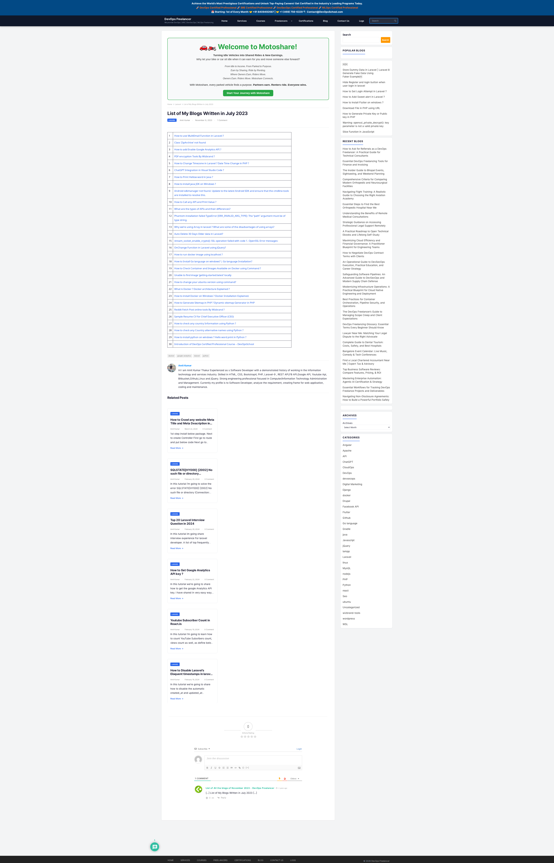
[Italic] (211, 767)
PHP (345, 579)
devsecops (349, 478)
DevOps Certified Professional (218, 7)
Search (347, 34)
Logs (293, 860)
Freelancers (220, 860)
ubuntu (347, 601)
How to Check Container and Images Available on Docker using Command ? (217, 268)
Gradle (346, 529)
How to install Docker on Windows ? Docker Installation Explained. (211, 296)
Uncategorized (351, 607)
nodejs (346, 573)
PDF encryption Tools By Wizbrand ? (194, 156)
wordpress (349, 618)
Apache (347, 450)
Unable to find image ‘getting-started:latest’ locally (202, 275)
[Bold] (207, 767)
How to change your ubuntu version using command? (205, 282)
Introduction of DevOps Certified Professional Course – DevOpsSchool (214, 344)
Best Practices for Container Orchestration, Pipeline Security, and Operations (364, 303)
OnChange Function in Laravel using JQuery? (200, 247)
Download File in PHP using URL (361, 108)
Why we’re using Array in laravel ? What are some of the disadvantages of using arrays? (224, 227)
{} (243, 767)
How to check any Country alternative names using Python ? (208, 330)
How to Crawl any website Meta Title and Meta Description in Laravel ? (192, 423)
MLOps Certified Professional (340, 7)
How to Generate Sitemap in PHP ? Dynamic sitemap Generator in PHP (214, 302)
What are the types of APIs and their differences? (202, 209)
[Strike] (219, 767)
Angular (347, 445)
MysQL (347, 568)
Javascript (348, 540)
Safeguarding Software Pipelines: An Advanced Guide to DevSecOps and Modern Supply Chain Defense (364, 278)
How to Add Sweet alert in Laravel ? (364, 96)
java (345, 534)
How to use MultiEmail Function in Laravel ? (199, 135)
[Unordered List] (227, 767)
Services (185, 860)
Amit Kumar (185, 120)
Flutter (346, 512)
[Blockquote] (232, 767)
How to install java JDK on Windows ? (195, 184)
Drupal (346, 501)
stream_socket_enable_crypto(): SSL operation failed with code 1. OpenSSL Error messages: (226, 240)
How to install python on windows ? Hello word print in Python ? (210, 337)
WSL (345, 624)
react (346, 590)
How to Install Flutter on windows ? (363, 102)
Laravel (178, 104)
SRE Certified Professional (257, 7)
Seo (345, 596)
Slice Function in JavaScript (358, 131)
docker (171, 356)
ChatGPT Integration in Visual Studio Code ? (199, 170)
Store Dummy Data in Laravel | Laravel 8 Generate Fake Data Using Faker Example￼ (366, 73)
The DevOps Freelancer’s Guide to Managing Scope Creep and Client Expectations (362, 315)
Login (299, 749)
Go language (350, 523)
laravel (197, 356)
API (345, 456)
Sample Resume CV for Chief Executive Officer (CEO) (204, 316)
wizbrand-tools (351, 613)
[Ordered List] (223, 767)
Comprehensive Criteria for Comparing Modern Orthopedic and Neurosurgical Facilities (365, 183)
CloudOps (348, 467)
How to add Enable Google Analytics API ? (197, 149)
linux (345, 562)
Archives (347, 423)
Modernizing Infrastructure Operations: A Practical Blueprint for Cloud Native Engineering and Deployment (366, 290)
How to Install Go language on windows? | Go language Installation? (213, 261)
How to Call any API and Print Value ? (195, 202)
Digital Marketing (352, 484)
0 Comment (207, 429)
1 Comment (222, 120)
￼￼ (345, 64)
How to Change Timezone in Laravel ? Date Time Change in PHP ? (211, 163)
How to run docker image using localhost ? (198, 254)
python (205, 356)
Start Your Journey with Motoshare (248, 93)
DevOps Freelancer (177, 19)
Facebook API (351, 506)
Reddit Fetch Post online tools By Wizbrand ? (199, 309)
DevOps (347, 473)
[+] (247, 767)
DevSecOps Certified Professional (297, 7)
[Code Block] (236, 767)
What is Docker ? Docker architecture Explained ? (202, 289)
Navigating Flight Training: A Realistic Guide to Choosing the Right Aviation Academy (364, 195)
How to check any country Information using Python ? (205, 323)
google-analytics (184, 356)
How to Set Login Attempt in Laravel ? (365, 91)
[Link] (240, 767)
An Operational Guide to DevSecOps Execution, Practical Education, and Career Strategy (364, 265)
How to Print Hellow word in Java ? (193, 177)
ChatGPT (348, 461)
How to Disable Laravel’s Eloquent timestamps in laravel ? (191, 674)
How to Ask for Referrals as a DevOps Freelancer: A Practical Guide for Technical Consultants (365, 152)
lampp (346, 551)
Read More (176, 448)
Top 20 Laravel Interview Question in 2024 (187, 521)
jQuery (346, 545)
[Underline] (215, 767)
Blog (260, 860)
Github (347, 517)
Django (347, 489)
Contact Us (276, 860)
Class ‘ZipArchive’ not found (190, 142)
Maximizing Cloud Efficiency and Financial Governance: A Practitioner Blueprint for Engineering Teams (364, 244)
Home (169, 104)
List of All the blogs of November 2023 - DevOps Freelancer (240, 788)
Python (347, 585)
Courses (201, 860)
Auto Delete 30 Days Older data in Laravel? (198, 233)
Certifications (242, 860)
